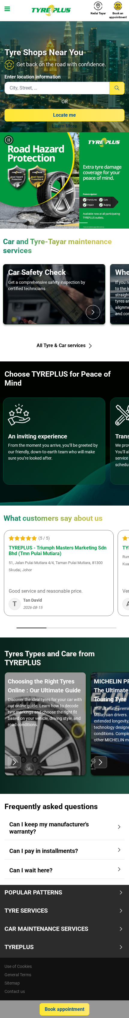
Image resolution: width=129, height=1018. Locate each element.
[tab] (47, 223)
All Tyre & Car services (62, 345)
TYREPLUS (19, 947)
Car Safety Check (37, 272)
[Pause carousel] (9, 140)
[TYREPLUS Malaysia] (51, 10)
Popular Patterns (33, 892)
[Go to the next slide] (118, 181)
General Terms (17, 974)
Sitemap (12, 983)
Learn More (64, 126)
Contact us (14, 991)
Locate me (64, 115)
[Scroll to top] (113, 1005)
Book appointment (64, 1009)
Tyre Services (26, 911)
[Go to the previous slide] (10, 181)
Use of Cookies (18, 966)
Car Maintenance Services (46, 929)
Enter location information (32, 77)
